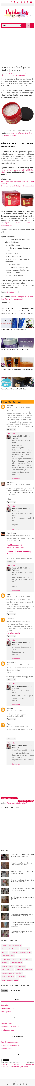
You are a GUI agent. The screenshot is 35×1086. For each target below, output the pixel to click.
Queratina (5, 963)
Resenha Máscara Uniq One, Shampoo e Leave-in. (17, 134)
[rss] (28, 1)
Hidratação (11, 76)
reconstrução (25, 949)
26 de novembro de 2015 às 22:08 (19, 408)
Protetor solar (6, 1048)
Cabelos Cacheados (8, 956)
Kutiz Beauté (14, 952)
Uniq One (10, 292)
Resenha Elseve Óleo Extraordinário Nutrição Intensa (17, 369)
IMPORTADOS (20, 76)
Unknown (10, 406)
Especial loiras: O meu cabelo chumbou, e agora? (22, 872)
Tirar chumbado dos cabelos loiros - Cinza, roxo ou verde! (22, 889)
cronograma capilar (14, 945)
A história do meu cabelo (10, 980)
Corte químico (6, 1012)
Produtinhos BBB (25, 952)
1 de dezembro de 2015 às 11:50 (18, 665)
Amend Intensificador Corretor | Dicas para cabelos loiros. (22, 864)
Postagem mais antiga (26, 801)
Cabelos (4, 76)
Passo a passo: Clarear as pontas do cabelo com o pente (22, 932)
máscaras (29, 76)
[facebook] (11, 1)
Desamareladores (7, 1008)
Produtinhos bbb (7, 1030)
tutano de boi (21, 976)
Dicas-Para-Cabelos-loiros (10, 949)
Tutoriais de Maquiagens (24, 970)
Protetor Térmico (7, 966)
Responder (11, 429)
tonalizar (19, 973)
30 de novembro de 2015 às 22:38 (19, 621)
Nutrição (4, 952)
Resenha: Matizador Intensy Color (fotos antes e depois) (22, 881)
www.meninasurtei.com (15, 547)
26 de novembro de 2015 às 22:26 (19, 485)
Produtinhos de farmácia (10, 1027)
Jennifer (9, 594)
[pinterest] (21, 1)
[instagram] (14, 1)
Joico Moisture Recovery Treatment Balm (13, 329)
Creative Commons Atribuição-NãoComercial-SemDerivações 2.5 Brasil (17, 1065)
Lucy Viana (10, 483)
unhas (4, 945)
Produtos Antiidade (8, 976)
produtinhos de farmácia (10, 959)
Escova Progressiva (8, 973)
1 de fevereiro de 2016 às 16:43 (18, 726)
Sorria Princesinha (13, 633)
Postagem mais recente (9, 798)
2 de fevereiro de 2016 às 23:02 (24, 750)
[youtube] (24, 1)
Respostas (11, 433)
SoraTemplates (11, 1081)
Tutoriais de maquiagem (10, 1042)
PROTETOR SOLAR (7, 970)
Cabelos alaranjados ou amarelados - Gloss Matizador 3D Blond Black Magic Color (22, 924)
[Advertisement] (17, 47)
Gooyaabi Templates (28, 1081)
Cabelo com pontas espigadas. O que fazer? (22, 898)
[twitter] (18, 1)
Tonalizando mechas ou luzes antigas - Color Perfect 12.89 (22, 855)
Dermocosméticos (8, 1023)
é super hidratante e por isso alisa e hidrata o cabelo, (17, 170)
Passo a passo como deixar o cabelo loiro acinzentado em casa (22, 915)
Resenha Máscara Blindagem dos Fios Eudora (15, 349)
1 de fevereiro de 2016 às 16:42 (18, 711)
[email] (31, 1)
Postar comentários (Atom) (17, 803)
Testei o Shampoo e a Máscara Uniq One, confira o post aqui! (17, 298)
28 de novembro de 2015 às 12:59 (19, 597)
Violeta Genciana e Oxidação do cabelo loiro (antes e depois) (22, 906)
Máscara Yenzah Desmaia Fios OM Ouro (13, 389)
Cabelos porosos (25, 959)
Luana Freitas (11, 662)
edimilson (10, 619)
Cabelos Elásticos (16, 963)
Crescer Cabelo (20, 966)
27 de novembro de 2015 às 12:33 (19, 535)
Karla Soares (11, 533)
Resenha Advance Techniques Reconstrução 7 (17, 186)
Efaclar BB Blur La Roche (10, 1045)
